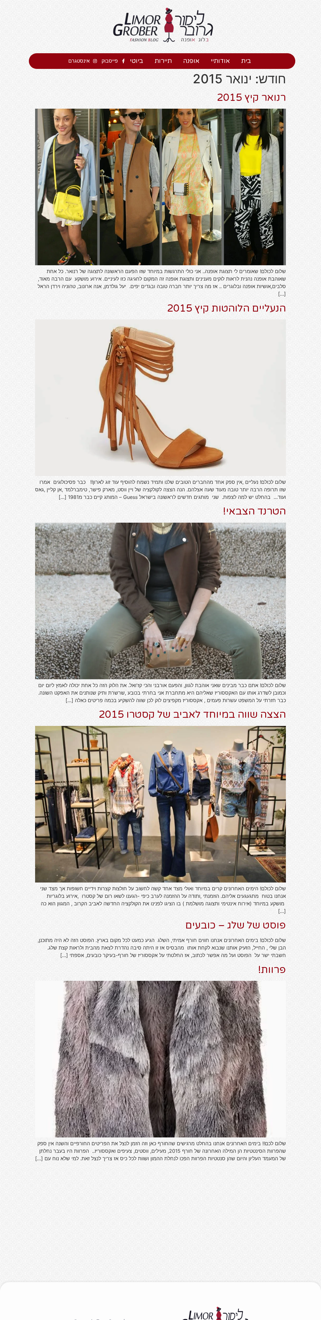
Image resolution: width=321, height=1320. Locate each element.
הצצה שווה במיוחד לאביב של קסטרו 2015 (192, 715)
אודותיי (220, 61)
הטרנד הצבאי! (254, 511)
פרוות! (272, 970)
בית (246, 61)
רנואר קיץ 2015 (251, 98)
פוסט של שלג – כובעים (235, 925)
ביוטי (136, 61)
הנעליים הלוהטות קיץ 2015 (226, 308)
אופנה (191, 61)
